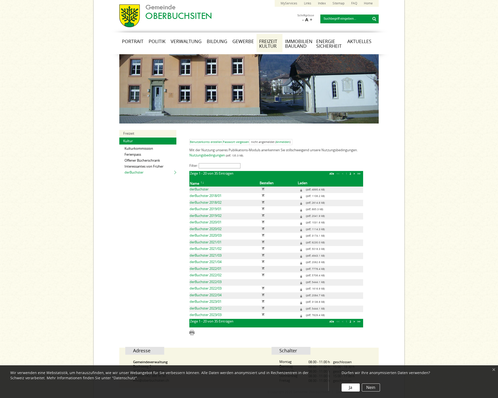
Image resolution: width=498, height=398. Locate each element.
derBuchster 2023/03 (206, 315)
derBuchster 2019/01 (206, 209)
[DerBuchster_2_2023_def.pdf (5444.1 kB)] (301, 282)
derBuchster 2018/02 (206, 202)
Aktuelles (359, 41)
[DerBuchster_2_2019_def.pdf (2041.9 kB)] (301, 216)
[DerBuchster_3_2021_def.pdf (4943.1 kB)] (301, 255)
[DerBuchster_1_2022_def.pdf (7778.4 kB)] (301, 269)
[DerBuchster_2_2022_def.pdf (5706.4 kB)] (301, 275)
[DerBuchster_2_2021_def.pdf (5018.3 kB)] (301, 249)
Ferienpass (133, 154)
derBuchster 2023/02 (206, 308)
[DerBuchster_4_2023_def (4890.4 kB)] (301, 189)
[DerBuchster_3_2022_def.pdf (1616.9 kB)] (301, 288)
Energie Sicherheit (329, 44)
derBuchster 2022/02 (206, 275)
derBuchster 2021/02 (206, 249)
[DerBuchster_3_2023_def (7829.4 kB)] (301, 315)
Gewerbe (243, 41)
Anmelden (283, 142)
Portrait (132, 41)
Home (368, 3)
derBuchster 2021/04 (206, 262)
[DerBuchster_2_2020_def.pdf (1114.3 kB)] (301, 229)
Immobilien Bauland (299, 44)
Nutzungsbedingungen (207, 155)
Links (307, 3)
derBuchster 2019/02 (206, 216)
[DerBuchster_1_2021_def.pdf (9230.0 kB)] (301, 242)
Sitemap (338, 3)
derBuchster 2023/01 (206, 302)
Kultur (128, 141)
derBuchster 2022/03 (206, 282)
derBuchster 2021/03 (206, 255)
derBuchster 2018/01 (206, 196)
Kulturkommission (139, 148)
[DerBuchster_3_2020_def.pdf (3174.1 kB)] (301, 235)
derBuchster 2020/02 (206, 229)
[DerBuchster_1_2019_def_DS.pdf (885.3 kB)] (301, 209)
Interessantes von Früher (144, 166)
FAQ (354, 3)
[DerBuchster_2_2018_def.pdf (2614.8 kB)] (301, 202)
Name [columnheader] (194, 184)
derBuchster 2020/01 (206, 222)
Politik (157, 41)
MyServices (289, 3)
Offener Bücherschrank (142, 160)
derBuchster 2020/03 (206, 235)
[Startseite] (165, 26)
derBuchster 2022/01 (206, 269)
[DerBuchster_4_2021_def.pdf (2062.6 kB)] (301, 262)
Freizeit (128, 133)
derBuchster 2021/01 (206, 242)
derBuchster (134, 172)
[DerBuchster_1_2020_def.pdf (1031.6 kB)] (301, 222)
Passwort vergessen (236, 142)
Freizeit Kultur (268, 44)
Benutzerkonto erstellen (206, 142)
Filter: (194, 166)
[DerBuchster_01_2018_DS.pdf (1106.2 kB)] (301, 196)
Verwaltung (186, 41)
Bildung (217, 41)
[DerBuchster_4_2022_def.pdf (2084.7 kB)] (301, 295)
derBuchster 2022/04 (206, 295)
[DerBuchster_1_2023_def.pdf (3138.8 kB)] (301, 302)
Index (322, 3)
